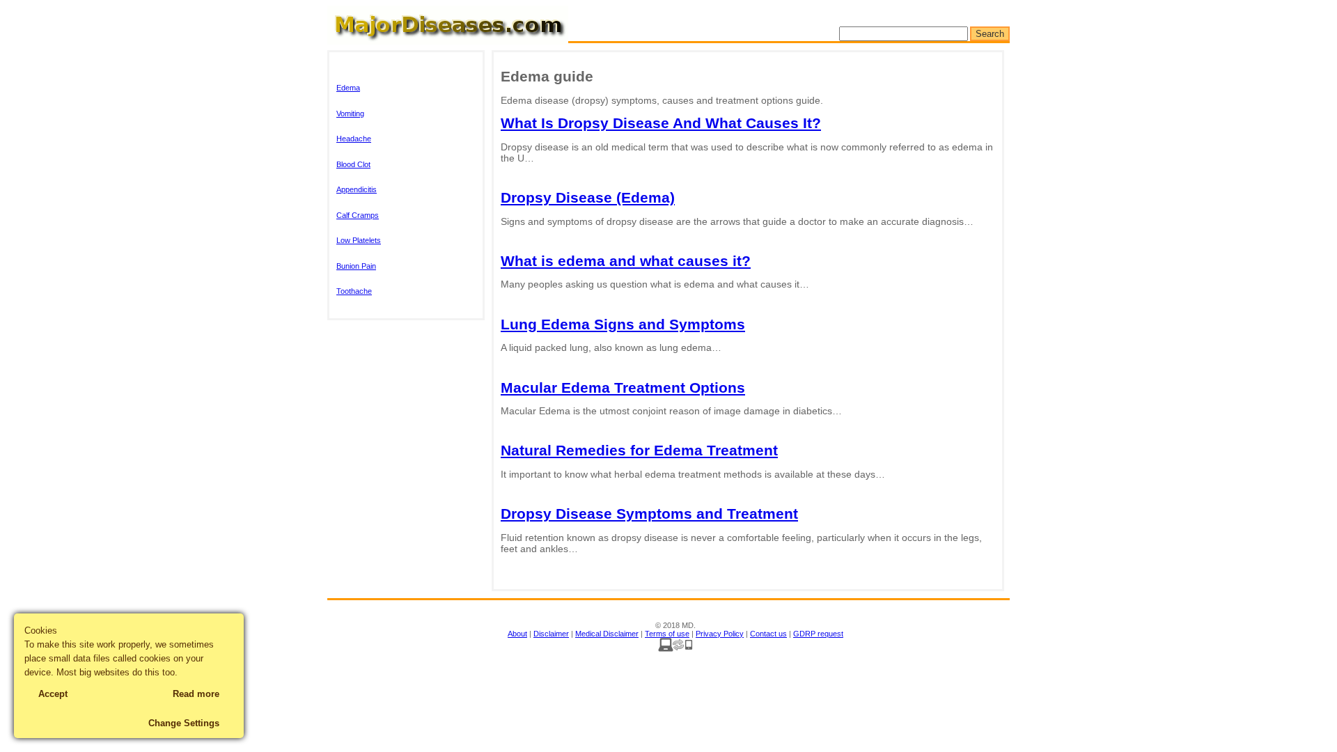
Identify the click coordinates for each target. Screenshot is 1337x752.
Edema (348, 88)
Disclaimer (551, 633)
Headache (353, 138)
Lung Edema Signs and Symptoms (623, 324)
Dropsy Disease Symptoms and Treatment (649, 514)
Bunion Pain (356, 266)
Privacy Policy (720, 633)
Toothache (354, 291)
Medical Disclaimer (607, 633)
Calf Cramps (357, 215)
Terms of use (667, 633)
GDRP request (818, 633)
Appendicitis (356, 189)
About (517, 633)
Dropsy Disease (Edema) (588, 197)
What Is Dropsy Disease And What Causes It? (661, 123)
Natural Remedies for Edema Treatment (639, 450)
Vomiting (350, 113)
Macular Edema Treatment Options (623, 387)
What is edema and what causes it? (626, 261)
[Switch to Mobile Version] (675, 649)
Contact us (768, 633)
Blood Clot (353, 164)
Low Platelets (358, 240)
